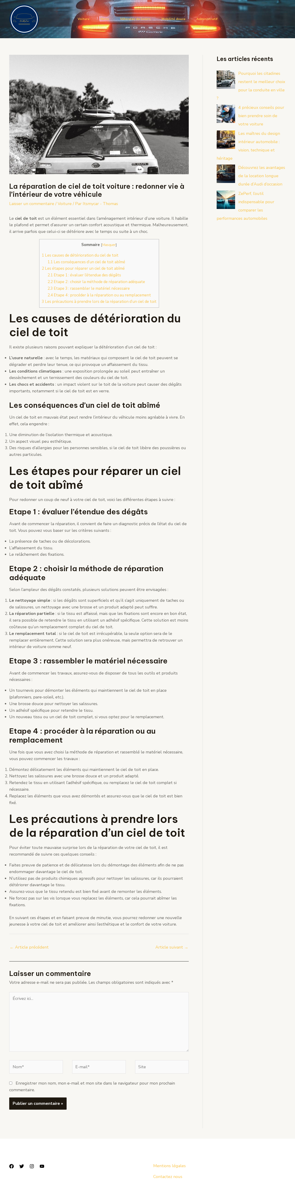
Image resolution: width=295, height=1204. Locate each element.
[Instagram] (32, 1166)
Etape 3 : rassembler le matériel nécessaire (88, 288)
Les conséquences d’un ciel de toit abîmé (86, 262)
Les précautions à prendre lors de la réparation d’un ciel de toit (99, 301)
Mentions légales (169, 1166)
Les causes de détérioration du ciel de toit (80, 255)
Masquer (109, 244)
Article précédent (29, 947)
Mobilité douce (173, 19)
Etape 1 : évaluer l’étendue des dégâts (84, 275)
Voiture (83, 19)
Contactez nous (167, 1176)
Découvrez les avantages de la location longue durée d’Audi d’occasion (261, 176)
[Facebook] (11, 1166)
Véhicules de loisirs (135, 19)
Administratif (207, 19)
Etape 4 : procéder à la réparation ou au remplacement (99, 295)
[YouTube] (42, 1166)
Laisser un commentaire (31, 203)
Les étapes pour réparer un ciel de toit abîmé (83, 268)
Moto (104, 19)
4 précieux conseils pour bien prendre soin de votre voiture (261, 116)
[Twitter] (21, 1166)
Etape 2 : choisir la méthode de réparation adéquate (96, 281)
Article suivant (171, 947)
